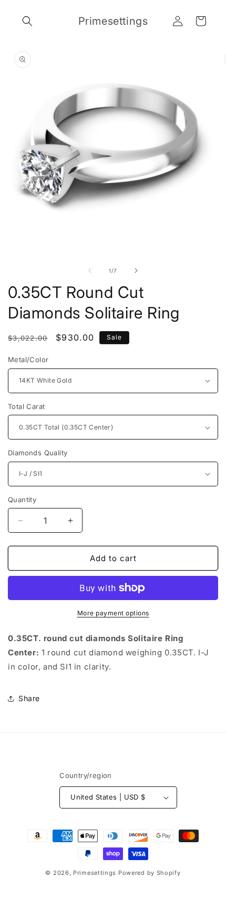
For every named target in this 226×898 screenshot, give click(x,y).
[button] (27, 21)
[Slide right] (136, 270)
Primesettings (94, 872)
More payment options (113, 613)
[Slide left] (89, 270)
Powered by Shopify (149, 872)
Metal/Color (28, 359)
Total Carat (26, 406)
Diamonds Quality (37, 452)
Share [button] (29, 698)
